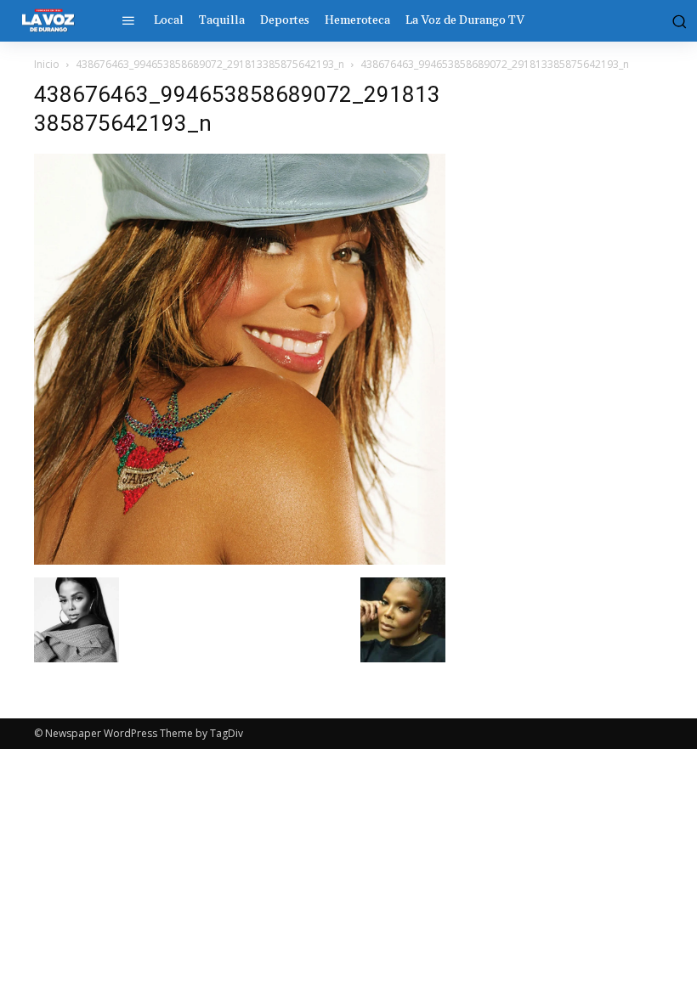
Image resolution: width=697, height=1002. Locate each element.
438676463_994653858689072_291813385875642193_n (210, 64)
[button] (676, 20)
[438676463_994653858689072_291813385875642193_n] (239, 560)
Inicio (47, 64)
